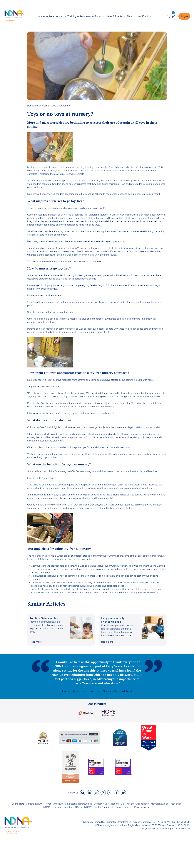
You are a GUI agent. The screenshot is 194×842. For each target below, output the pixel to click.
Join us (41, 16)
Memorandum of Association (166, 803)
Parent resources (123, 807)
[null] (103, 792)
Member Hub (56, 16)
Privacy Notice (141, 807)
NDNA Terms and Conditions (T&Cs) (62, 807)
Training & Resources (79, 16)
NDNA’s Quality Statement (98, 807)
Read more (36, 641)
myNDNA (143, 16)
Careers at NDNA (35, 803)
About (130, 16)
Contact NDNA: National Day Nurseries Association (121, 803)
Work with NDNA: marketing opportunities (69, 803)
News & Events (114, 16)
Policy (98, 16)
